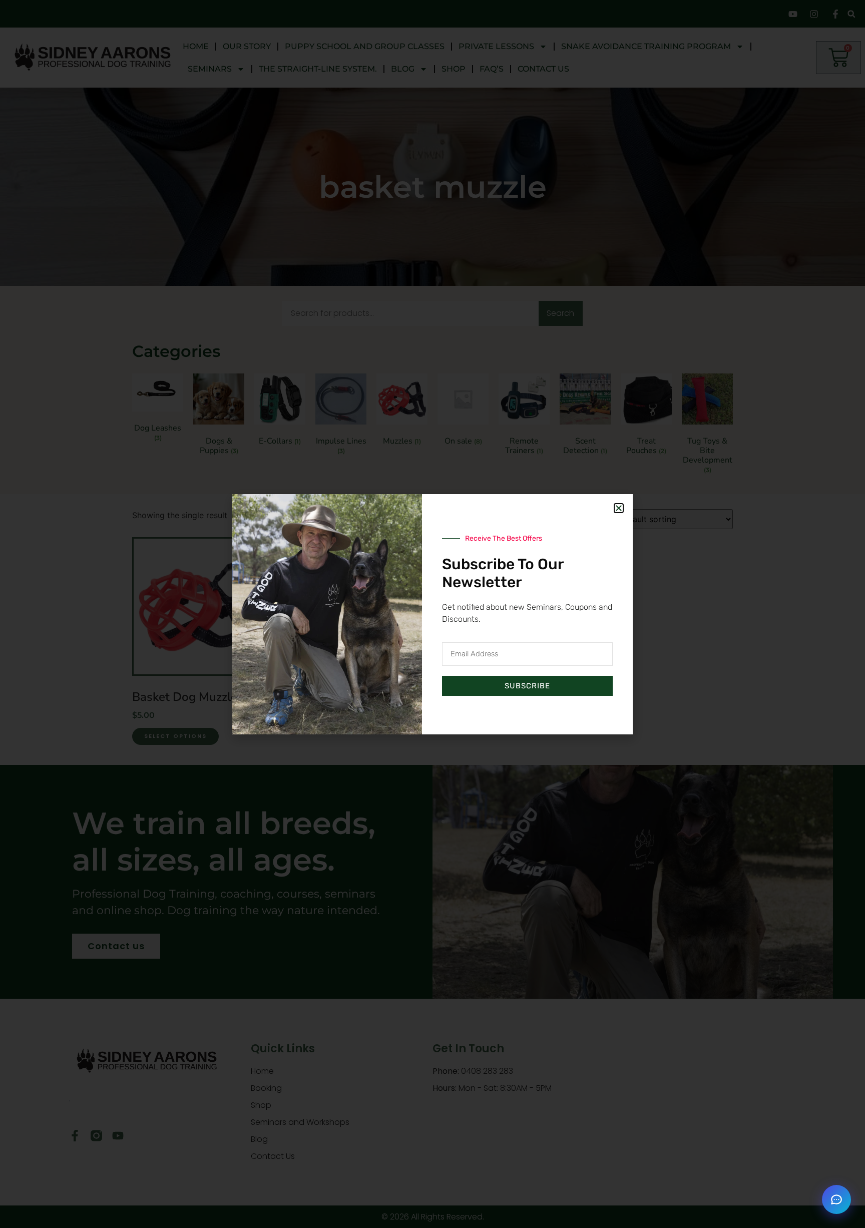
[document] (432, 614)
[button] (836, 1199)
